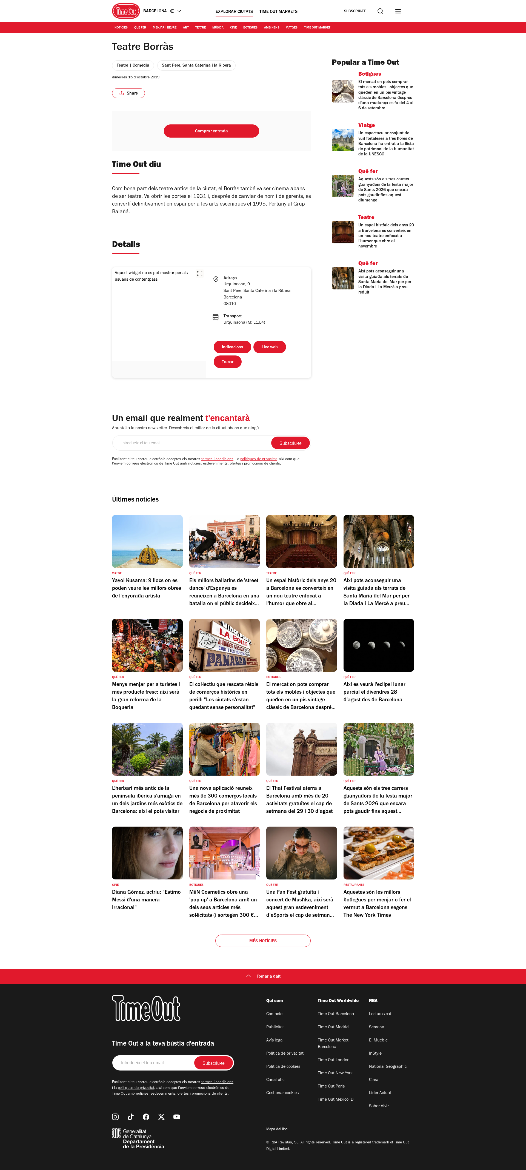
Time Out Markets (278, 12)
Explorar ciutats (234, 12)
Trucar (227, 362)
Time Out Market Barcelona (333, 1043)
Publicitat (275, 1027)
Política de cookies (283, 1067)
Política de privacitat (285, 1054)
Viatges (292, 28)
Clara (373, 1080)
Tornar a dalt (269, 977)
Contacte (274, 1014)
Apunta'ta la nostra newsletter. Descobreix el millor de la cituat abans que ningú (185, 428)
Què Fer (140, 28)
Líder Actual (380, 1093)
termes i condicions (217, 460)
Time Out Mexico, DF (337, 1100)
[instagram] (115, 1117)
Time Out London (334, 1060)
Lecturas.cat (380, 1014)
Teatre (200, 28)
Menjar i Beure (164, 28)
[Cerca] (380, 11)
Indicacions (232, 347)
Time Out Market (317, 28)
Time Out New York (335, 1073)
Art (186, 28)
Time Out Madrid (333, 1027)
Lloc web (270, 347)
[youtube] (176, 1117)
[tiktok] (130, 1117)
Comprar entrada (211, 131)
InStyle (375, 1054)
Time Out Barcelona (336, 1014)
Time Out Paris (331, 1086)
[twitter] (161, 1117)
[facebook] (146, 1117)
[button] (200, 273)
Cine (233, 28)
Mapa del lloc (277, 1130)
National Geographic (388, 1067)
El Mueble (378, 1040)
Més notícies (263, 941)
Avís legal (275, 1040)
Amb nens (271, 28)
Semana (376, 1027)
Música (218, 28)
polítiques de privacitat (258, 460)
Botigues (250, 28)
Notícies (121, 28)
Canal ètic (275, 1080)
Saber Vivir (379, 1106)
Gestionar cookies (282, 1093)
